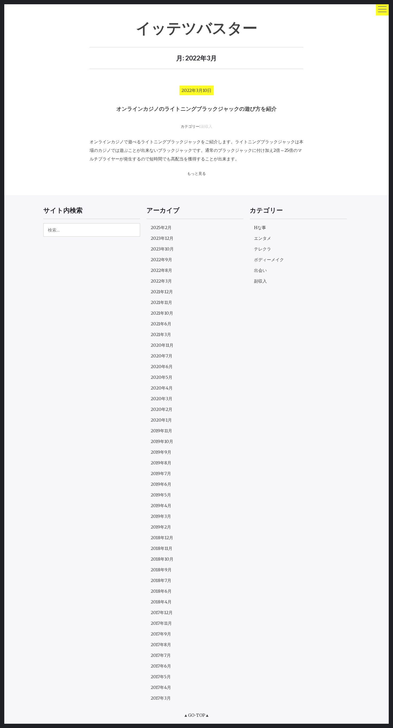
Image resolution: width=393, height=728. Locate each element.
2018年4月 (161, 601)
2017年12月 (162, 612)
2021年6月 (161, 323)
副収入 (206, 126)
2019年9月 (161, 452)
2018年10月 (162, 559)
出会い (260, 270)
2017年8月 (161, 644)
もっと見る (196, 173)
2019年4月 (161, 505)
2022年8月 (161, 270)
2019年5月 (161, 495)
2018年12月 (162, 537)
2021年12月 (162, 291)
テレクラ (262, 249)
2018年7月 (161, 580)
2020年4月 (162, 388)
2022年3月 (161, 281)
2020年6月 (162, 366)
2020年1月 (161, 420)
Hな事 (260, 227)
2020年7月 (161, 356)
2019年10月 (162, 441)
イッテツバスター (196, 28)
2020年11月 (162, 345)
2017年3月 (161, 698)
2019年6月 (161, 484)
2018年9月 (161, 569)
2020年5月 (161, 377)
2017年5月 (161, 676)
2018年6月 (161, 591)
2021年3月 (161, 334)
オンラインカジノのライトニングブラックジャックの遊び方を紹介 (196, 108)
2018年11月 (161, 548)
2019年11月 (161, 430)
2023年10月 (162, 249)
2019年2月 (161, 527)
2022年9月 (161, 259)
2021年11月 (161, 302)
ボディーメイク (269, 259)
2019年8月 (161, 462)
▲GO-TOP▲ (196, 715)
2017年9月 (161, 634)
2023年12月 (162, 238)
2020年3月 (161, 398)
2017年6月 (161, 666)
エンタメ (262, 238)
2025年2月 (161, 227)
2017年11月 (161, 623)
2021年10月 (162, 313)
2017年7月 (161, 655)
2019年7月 (161, 473)
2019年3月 (161, 516)
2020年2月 (161, 409)
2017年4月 (161, 687)
